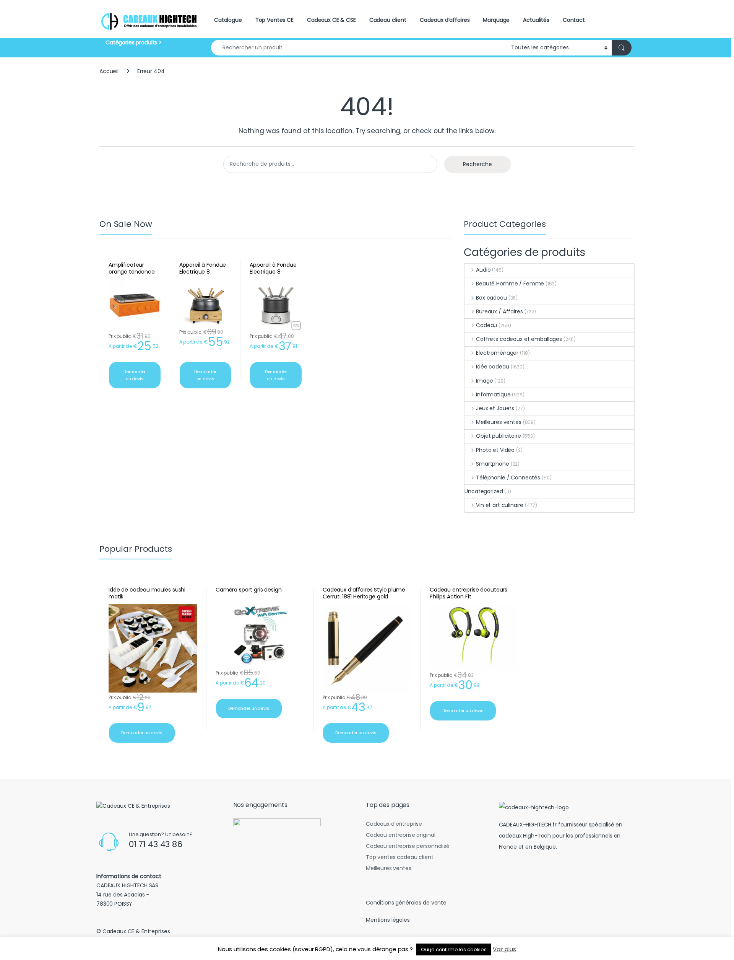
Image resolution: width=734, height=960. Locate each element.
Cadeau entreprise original (400, 835)
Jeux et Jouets (495, 408)
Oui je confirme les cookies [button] (454, 949)
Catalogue (228, 20)
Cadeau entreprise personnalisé (408, 846)
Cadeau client (387, 20)
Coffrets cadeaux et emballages (519, 339)
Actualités (536, 20)
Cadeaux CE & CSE (331, 20)
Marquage (496, 20)
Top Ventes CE (274, 20)
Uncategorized (483, 491)
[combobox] (359, 47)
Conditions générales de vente (406, 902)
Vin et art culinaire (499, 505)
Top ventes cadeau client (400, 857)
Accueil (109, 71)
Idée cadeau (492, 366)
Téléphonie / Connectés (508, 477)
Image (484, 381)
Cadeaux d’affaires (444, 20)
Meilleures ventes (498, 422)
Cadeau (486, 325)
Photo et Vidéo (495, 450)
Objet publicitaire (498, 436)
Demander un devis (134, 375)
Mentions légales (388, 920)
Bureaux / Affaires (499, 311)
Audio (483, 270)
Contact (574, 20)
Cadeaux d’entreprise (394, 824)
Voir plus (504, 949)
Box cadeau (491, 298)
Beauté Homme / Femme (510, 283)
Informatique (493, 394)
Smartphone (492, 464)
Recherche (477, 164)
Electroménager (497, 353)
